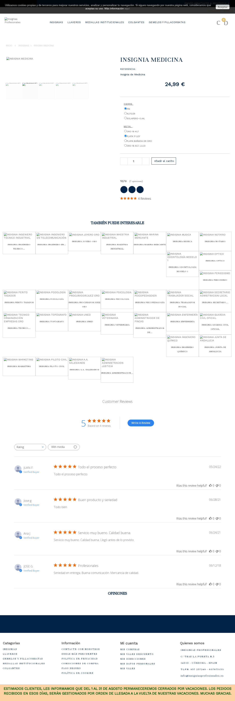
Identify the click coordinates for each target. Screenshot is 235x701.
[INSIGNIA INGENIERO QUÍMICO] (182, 339)
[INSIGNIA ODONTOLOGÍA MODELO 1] (182, 257)
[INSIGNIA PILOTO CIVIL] (52, 359)
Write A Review (140, 423)
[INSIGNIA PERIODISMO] (215, 273)
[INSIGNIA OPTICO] (215, 254)
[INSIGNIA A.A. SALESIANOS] (84, 361)
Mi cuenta (129, 643)
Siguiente (7, 108)
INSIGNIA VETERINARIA (117, 324)
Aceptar (222, 7)
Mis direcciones (133, 659)
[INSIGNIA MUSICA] (182, 234)
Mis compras (130, 649)
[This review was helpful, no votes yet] (210, 485)
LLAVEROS (74, 22)
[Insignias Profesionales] (19, 28)
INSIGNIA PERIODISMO (215, 280)
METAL (128, 126)
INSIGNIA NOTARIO (215, 241)
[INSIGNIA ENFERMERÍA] (182, 315)
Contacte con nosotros (81, 649)
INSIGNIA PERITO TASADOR (19, 302)
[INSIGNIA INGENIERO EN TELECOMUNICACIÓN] (52, 236)
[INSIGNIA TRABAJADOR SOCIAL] (182, 294)
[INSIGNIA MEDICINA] (14, 91)
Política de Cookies (77, 673)
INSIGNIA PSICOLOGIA (117, 299)
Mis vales (127, 668)
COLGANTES (136, 22)
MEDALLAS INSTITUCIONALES (104, 22)
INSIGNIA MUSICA (182, 241)
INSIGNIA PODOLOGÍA (52, 299)
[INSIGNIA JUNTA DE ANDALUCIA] (215, 339)
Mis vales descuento (137, 654)
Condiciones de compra (80, 663)
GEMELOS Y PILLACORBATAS (167, 22)
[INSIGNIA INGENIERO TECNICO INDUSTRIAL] (19, 236)
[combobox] (30, 447)
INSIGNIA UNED (84, 321)
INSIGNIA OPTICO (215, 260)
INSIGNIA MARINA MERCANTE (150, 244)
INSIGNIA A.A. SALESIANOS (84, 369)
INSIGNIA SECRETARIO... (215, 302)
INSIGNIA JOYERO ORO (84, 241)
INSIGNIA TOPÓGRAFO (52, 321)
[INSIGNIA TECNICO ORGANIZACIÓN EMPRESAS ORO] (19, 318)
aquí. (127, 8)
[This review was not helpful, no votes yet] (217, 485)
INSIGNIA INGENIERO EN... (51, 244)
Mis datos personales (137, 663)
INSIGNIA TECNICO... (19, 328)
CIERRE (128, 104)
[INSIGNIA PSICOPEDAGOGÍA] (150, 294)
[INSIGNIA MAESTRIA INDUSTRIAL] (117, 236)
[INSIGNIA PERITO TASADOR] (19, 294)
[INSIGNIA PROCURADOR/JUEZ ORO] (84, 294)
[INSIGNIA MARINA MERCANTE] (150, 236)
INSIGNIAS (56, 22)
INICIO (9, 45)
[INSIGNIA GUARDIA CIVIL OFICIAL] (215, 316)
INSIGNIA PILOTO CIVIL (51, 366)
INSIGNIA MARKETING (19, 366)
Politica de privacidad (80, 658)
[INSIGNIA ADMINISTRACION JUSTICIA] (117, 363)
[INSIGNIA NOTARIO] (215, 234)
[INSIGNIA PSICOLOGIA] (117, 292)
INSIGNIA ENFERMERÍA (182, 321)
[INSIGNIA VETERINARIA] (117, 316)
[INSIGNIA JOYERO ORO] (84, 234)
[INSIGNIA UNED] (84, 315)
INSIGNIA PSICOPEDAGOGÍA (150, 302)
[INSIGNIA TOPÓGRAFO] (52, 315)
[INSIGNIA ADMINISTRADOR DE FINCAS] (150, 318)
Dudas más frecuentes (79, 654)
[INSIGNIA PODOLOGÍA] (52, 292)
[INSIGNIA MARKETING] (19, 359)
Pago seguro (71, 668)
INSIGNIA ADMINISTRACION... (117, 373)
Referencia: (128, 69)
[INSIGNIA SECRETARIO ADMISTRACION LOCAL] (215, 294)
